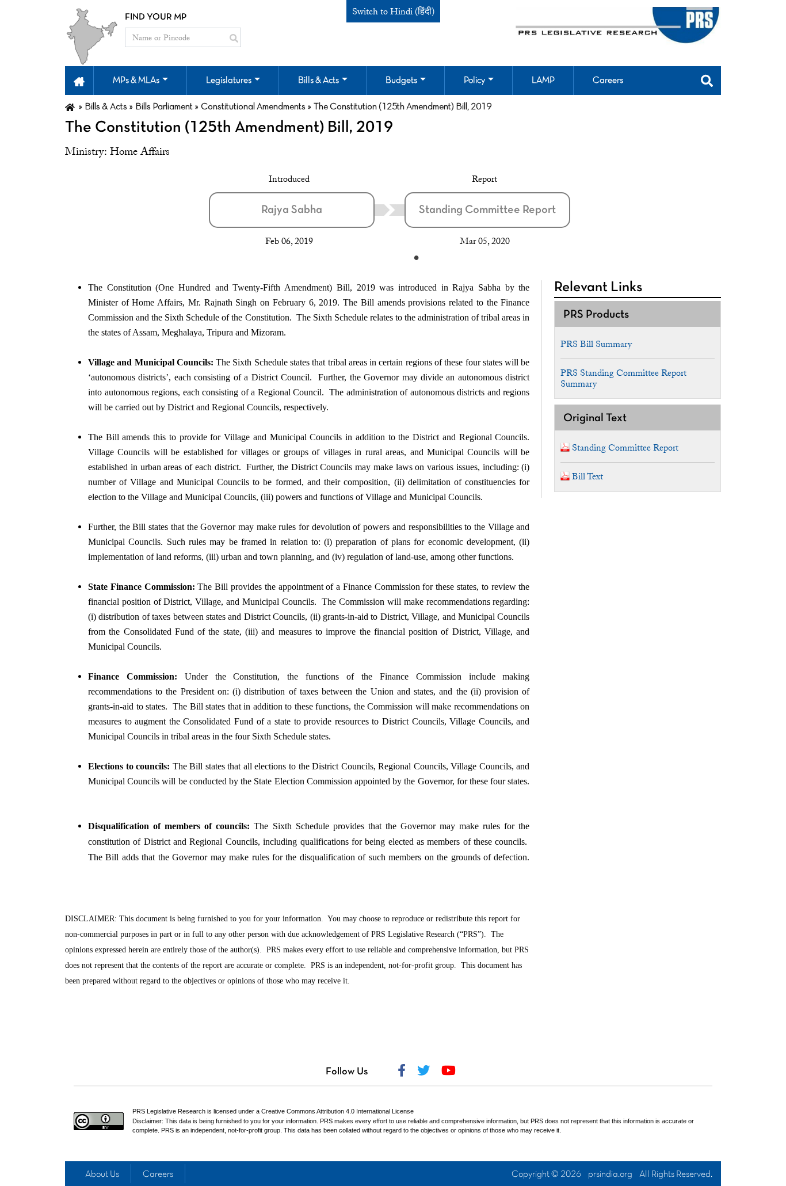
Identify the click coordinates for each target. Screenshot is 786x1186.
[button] (79, 80)
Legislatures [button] (228, 81)
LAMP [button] (543, 81)
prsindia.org (610, 1174)
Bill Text (587, 476)
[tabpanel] (307, 210)
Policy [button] (474, 81)
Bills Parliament (164, 107)
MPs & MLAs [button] (136, 81)
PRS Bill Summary (596, 344)
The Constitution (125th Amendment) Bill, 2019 (229, 127)
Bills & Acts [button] (318, 81)
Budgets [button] (401, 81)
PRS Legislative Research (168, 1111)
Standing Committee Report (625, 447)
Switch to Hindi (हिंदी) (393, 11)
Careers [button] (608, 81)
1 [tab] (416, 257)
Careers (158, 1174)
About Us (102, 1174)
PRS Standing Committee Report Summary (623, 378)
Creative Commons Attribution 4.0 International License (337, 1111)
